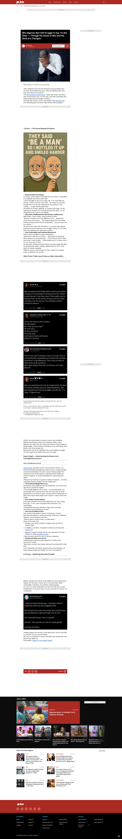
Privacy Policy (46, 828)
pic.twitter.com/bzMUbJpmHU (31, 413)
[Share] (67, 46)
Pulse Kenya (81, 822)
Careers (76, 2)
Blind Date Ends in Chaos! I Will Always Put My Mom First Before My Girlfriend (97, 741)
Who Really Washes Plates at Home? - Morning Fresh (79, 740)
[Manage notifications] (119, 836)
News (50, 2)
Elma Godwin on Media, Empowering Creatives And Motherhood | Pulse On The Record (60, 742)
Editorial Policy (63, 819)
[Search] (103, 2)
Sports (70, 2)
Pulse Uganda (97, 822)
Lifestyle (65, 2)
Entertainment (57, 2)
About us (44, 819)
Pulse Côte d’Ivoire (81, 826)
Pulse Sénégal (98, 819)
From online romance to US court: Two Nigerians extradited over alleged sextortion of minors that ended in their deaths (65, 773)
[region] (61, 736)
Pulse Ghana (81, 819)
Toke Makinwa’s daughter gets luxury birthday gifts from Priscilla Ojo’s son (65, 784)
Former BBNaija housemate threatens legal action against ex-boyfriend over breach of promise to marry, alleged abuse (65, 759)
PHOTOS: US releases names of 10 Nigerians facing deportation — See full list (34, 784)
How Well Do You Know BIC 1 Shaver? (42, 740)
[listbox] (61, 736)
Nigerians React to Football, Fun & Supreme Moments (62, 713)
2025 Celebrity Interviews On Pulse (25, 740)
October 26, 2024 (38, 414)
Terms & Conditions (47, 825)
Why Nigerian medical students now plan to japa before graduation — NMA (34, 771)
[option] (25, 736)
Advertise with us (46, 822)
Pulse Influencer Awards (63, 823)
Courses (30, 825)
